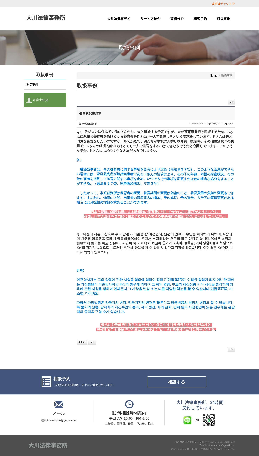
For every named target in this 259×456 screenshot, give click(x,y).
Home (213, 75)
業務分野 (177, 18)
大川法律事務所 (119, 18)
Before (82, 342)
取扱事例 (223, 18)
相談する (176, 381)
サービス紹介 (150, 18)
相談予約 (200, 18)
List (231, 102)
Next (92, 342)
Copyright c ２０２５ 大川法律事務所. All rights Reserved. (203, 449)
